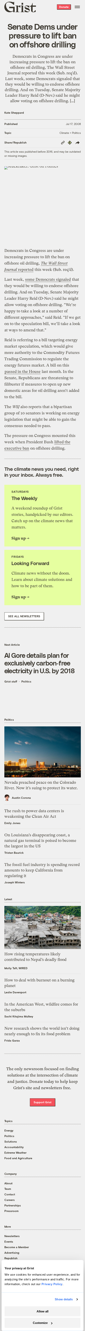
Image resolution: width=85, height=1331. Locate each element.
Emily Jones (12, 823)
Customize (40, 1322)
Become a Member (16, 1247)
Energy (8, 1130)
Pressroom (11, 1211)
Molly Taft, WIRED (15, 968)
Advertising (11, 1252)
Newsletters (12, 1236)
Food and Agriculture (18, 1158)
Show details (64, 1299)
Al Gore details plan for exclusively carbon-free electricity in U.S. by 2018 (39, 662)
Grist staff (10, 681)
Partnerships (12, 1205)
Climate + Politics (70, 132)
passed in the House (23, 371)
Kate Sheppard (14, 112)
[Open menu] (77, 7)
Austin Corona (21, 797)
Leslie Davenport (15, 992)
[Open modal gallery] (42, 204)
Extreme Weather (15, 1152)
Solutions (10, 1141)
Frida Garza (12, 1040)
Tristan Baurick (14, 852)
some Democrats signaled (48, 279)
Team (7, 1188)
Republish (10, 1258)
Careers (9, 1199)
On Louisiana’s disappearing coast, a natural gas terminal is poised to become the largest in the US (40, 840)
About (8, 1183)
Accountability (14, 1147)
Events (8, 1241)
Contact (9, 1194)
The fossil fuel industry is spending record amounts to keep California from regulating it (42, 870)
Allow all (42, 1311)
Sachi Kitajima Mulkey (18, 1016)
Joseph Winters (14, 882)
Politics (26, 681)
